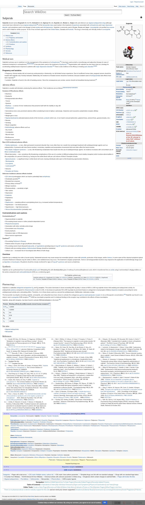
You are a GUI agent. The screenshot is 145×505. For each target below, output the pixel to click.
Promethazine (69, 425)
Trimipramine (69, 431)
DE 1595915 (63, 277)
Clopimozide (28, 422)
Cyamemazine (86, 424)
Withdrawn (60, 460)
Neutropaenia (10, 161)
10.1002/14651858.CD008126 (16, 392)
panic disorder (88, 66)
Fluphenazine (108, 424)
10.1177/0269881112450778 (63, 345)
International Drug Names (133, 71)
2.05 (22, 346)
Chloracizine (58, 424)
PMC (71, 397)
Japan (87, 27)
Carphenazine (50, 424)
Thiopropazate (105, 425)
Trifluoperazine (131, 425)
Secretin (69, 457)
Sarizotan (53, 455)
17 (71, 87)
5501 (128, 115)
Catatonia (9, 195)
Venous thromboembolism (14, 209)
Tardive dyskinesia (11, 145)
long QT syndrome (61, 246)
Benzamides (13, 416)
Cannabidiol (21, 457)
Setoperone (31, 441)
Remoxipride (28, 437)
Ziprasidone (60, 445)
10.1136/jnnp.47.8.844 (62, 397)
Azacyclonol (13, 457)
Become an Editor (54, 487)
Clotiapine (43, 451)
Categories (6, 474)
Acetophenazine (32, 424)
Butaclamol (26, 431)
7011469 (123, 345)
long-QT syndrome (58, 262)
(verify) (129, 158)
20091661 (37, 371)
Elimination (119, 96)
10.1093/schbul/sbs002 (38, 377)
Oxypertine (50, 457)
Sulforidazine (86, 425)
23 (21, 183)
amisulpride (106, 29)
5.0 (9, 363)
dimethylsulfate (58, 270)
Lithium (36, 457)
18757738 (107, 397)
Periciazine (20, 425)
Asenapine (19, 451)
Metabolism (119, 94)
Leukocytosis (10, 166)
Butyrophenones (15, 420)
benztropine (16, 262)
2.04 (19, 346)
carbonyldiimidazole (25, 272)
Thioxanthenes (14, 429)
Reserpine (56, 457)
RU (50, 23)
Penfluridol (43, 422)
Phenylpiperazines (15, 449)
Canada (62, 29)
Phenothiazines (14, 424)
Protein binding (120, 91)
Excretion (119, 99)
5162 (128, 120)
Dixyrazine (94, 424)
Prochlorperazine (53, 425)
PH (30, 23)
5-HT (5, 307)
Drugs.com (123, 71)
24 (125, 294)
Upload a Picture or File (84, 487)
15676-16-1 (130, 110)
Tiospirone (53, 445)
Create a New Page (40, 487)
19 (75, 87)
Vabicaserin (90, 457)
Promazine (62, 425)
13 (96, 66)
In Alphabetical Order (48, 484)
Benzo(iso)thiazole (15, 445)
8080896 (134, 351)
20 (77, 87)
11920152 (30, 399)
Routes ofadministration (120, 74)
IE (39, 23)
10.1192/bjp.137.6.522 (109, 345)
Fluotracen (33, 431)
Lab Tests (109, 484)
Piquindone (105, 451)
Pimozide (49, 422)
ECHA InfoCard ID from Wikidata (32, 477)
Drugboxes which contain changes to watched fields (99, 477)
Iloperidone (31, 443)
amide (112, 270)
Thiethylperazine (95, 425)
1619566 (30, 359)
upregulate (15, 297)
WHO (134, 77)
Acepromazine (23, 424)
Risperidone (54, 443)
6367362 (63, 371)
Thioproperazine (113, 425)
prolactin (47, 118)
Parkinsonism (10, 108)
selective (13, 287)
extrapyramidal (95, 75)
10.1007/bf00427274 (64, 389)
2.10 (34, 346)
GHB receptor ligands (69, 479)
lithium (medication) (11, 152)
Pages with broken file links (126, 477)
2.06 (24, 346)
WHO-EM (52, 460)
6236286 (86, 397)
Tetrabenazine (82, 457)
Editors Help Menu (68, 487)
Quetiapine (112, 451)
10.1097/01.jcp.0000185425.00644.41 (19, 410)
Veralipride (55, 416)
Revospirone (46, 445)
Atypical (6, 446)
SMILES (118, 153)
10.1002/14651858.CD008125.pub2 (18, 371)
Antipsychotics (65, 413)
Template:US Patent (47, 279)
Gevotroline (64, 451)
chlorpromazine (29, 290)
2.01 (12, 346)
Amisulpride (21, 437)
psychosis (76, 25)
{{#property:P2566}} (131, 131)
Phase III (82, 460)
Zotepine (125, 451)
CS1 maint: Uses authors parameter (67, 474)
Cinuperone (23, 441)
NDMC (92, 451)
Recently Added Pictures (100, 482)
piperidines (24, 443)
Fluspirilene (36, 422)
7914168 (118, 375)
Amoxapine (19, 431)
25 (30, 296)
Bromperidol (37, 420)
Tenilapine (119, 451)
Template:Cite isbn (13, 361)
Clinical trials (74, 460)
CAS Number (119, 110)
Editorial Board (89, 490)
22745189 (80, 345)
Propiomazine (78, 425)
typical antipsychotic (30, 25)
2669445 (73, 363)
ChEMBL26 (130, 127)
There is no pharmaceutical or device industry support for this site (26, 490)
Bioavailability (120, 89)
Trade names (119, 67)
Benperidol (30, 420)
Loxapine (39, 431)
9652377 (106, 385)
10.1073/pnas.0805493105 (114, 395)
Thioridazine (122, 425)
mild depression (48, 27)
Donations (78, 490)
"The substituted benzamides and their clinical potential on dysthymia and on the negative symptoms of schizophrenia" (26, 396)
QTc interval (9, 176)
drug (103, 23)
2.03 (17, 346)
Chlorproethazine (67, 424)
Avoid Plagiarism (128, 490)
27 (49, 303)
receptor (68, 470)
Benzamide (9, 331)
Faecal (138, 99)
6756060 (62, 403)
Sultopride (43, 416)
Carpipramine (27, 451)
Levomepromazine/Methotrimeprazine (123, 424)
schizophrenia (94, 25)
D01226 (129, 124)
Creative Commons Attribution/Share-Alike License (30, 499)
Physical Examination (97, 484)
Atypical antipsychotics (12, 479)
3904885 (76, 381)
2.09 (32, 346)
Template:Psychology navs (72, 463)
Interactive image (131, 150)
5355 (128, 112)
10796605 (40, 383)
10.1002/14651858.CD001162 (23, 383)
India (12, 29)
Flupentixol (40, 429)
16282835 (38, 410)
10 (67, 64)
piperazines (24, 445)
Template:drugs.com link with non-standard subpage (97, 474)
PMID (8, 345)
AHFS (117, 71)
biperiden (7, 262)
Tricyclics (13, 431)
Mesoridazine (138, 424)
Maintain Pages (99, 487)
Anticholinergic (9, 127)
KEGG (118, 124)
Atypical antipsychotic (12, 329)
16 (69, 87)
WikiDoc (47, 482)
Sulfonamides (35, 479)
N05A (83, 413)
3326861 (106, 357)
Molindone (32, 455)
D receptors (40, 287)
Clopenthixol (32, 429)
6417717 (78, 389)
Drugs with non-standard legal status (127, 474)
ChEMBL (118, 126)
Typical (7, 425)
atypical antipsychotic (95, 23)
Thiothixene (47, 429)
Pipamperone (79, 420)
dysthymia (63, 64)
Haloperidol (58, 420)
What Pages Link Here (114, 487)
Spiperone (87, 420)
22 (19, 178)
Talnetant (74, 457)
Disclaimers (117, 490)
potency (13, 290)
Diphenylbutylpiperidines (17, 422)
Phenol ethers (56, 479)
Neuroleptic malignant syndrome (16, 149)
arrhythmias (46, 176)
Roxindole (47, 455)
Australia (70, 29)
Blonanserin (18, 455)
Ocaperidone (38, 443)
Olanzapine (98, 451)
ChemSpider (119, 119)
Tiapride (49, 416)
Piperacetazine (37, 425)
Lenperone (66, 420)
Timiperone (94, 420)
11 (53, 66)
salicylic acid (36, 270)
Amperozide (28, 447)
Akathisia (8, 105)
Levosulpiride (94, 27)
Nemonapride (30, 416)
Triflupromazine (14, 427)
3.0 (9, 352)
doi (7, 359)
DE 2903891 (90, 279)
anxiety (38, 27)
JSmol (118, 151)
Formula (118, 145)
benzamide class (48, 25)
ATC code (119, 77)
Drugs (116, 484)
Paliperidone (46, 443)
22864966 (62, 355)
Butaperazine (41, 424)
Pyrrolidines (24, 479)
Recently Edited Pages (83, 482)
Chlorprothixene (23, 429)
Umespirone (47, 449)
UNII (117, 122)
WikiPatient (55, 482)
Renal (127, 99)
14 (66, 87)
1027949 (75, 397)
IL (68, 23)
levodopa (21, 228)
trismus (109, 257)
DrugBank (119, 117)
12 (94, 66)
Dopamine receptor (68, 467)
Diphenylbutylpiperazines (17, 447)
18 (73, 87)
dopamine (28, 287)
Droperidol (44, 420)
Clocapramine (35, 451)
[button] (142, 6)
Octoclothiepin (61, 431)
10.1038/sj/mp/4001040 (15, 399)
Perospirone (38, 445)
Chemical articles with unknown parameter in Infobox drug (63, 477)
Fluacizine (101, 424)
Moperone (72, 420)
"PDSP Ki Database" (131, 399)
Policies (138, 490)
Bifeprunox (32, 449)
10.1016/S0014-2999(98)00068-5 (129, 383)
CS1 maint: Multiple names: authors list (41, 474)
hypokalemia (41, 246)
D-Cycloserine (29, 457)
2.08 (29, 346)
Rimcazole (63, 457)
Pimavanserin (40, 455)
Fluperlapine (56, 451)
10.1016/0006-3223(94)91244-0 (117, 351)
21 (14, 165)
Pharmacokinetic (127, 87)
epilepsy (24, 248)
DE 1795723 (90, 277)
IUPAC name (119, 108)
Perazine (13, 425)
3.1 (11, 352)
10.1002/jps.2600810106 (15, 359)
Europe (75, 27)
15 (68, 87)
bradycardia (30, 246)
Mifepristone (42, 457)
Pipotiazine (45, 425)
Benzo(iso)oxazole (15, 443)
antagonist (20, 287)
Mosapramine (85, 451)
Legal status (119, 81)
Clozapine (49, 451)
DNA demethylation (45, 300)
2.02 (14, 346)
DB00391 (129, 117)
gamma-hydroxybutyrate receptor (90, 295)
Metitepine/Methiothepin (49, 431)
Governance (99, 490)
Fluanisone (51, 420)
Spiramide (66, 455)
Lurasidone (31, 445)
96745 (12, 345)
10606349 (134, 365)
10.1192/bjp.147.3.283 (62, 381)
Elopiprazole (39, 449)
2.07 (27, 346)
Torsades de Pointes (12, 171)
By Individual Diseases (64, 484)
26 (60, 299)
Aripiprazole (24, 449)
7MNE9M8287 (131, 122)
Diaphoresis (9, 202)
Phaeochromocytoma (12, 223)
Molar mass (119, 147)
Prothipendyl (18, 435)
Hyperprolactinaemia (12, 118)
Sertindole (60, 455)
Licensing (108, 490)
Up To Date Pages (67, 482)
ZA (52, 23)
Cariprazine (25, 455)
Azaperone (23, 420)
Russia (80, 27)
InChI (117, 156)
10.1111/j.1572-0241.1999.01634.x (116, 365)
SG (28, 23)
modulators (79, 467)
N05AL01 (129, 77)
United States (55, 29)
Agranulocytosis (10, 159)
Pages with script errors (19, 474)
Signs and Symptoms (81, 484)
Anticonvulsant (31, 248)
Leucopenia (9, 163)
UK (41, 23)
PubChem (119, 112)
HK (26, 23)
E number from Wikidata (12, 477)
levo (108, 27)
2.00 (9, 346)
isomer (112, 27)
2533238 (129, 395)
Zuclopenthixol (55, 429)
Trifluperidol (101, 420)
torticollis (83, 257)
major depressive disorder (44, 66)
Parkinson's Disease (19, 241)
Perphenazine (28, 425)
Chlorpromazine (77, 424)
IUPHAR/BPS (119, 115)
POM (130, 81)
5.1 (11, 363)
